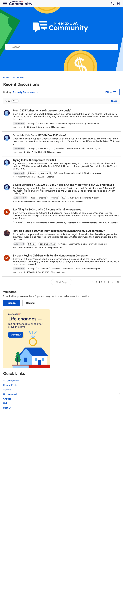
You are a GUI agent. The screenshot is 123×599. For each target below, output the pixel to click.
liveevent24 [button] (45, 173)
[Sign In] (118, 3)
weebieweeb (29, 201)
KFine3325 (32, 272)
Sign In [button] (12, 303)
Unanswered (61, 394)
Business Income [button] (38, 198)
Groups (7, 398)
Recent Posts (10, 385)
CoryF (30, 152)
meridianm (56, 201)
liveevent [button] (44, 268)
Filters (108, 92)
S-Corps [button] (32, 123)
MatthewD (32, 127)
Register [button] (30, 303)
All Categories (11, 380)
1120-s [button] (43, 148)
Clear (114, 100)
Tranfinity (71, 222)
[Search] (112, 3)
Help (5, 403)
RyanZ (94, 222)
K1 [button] (63, 198)
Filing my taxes (58, 127)
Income (50, 177)
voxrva (98, 173)
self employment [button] (48, 244)
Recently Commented (24, 92)
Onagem (96, 268)
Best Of (7, 407)
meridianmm (93, 123)
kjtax (100, 148)
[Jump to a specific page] (117, 282)
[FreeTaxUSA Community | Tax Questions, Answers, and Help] (21, 3)
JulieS (30, 177)
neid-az (103, 244)
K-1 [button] (41, 123)
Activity (7, 389)
